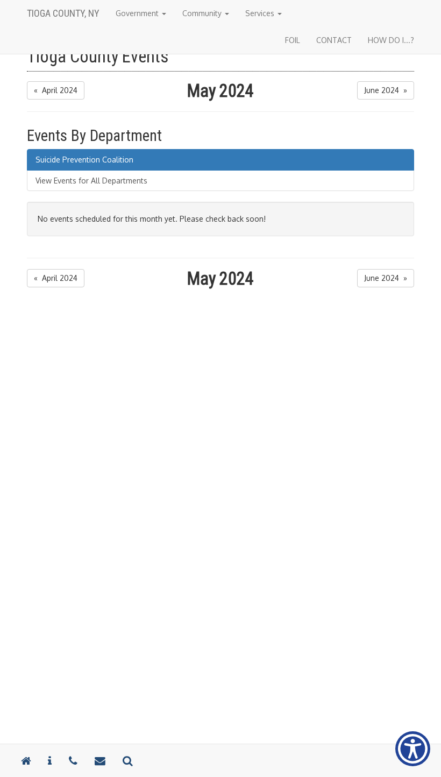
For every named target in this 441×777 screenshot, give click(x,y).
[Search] (127, 760)
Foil (292, 40)
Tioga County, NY (63, 13)
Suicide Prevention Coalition (84, 159)
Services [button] (260, 13)
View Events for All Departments (91, 180)
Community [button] (203, 13)
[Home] (26, 760)
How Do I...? (391, 40)
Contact (334, 40)
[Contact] (50, 760)
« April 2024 (55, 90)
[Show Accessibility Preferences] (412, 748)
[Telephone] (73, 760)
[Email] (100, 760)
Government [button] (138, 13)
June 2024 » (385, 90)
